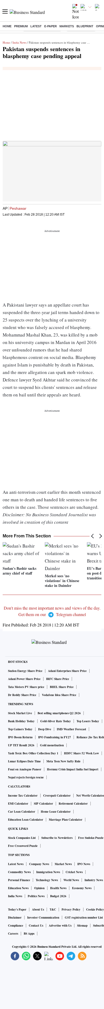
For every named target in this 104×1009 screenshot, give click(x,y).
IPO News (83, 864)
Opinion (39, 888)
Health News (58, 888)
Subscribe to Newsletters (57, 838)
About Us (38, 909)
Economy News (81, 888)
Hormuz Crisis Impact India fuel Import (72, 769)
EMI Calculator (18, 803)
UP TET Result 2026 (21, 745)
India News (19, 42)
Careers (13, 933)
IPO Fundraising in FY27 (54, 737)
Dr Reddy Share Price (22, 695)
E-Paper (50, 26)
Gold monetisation (52, 745)
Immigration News (48, 872)
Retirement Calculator (73, 803)
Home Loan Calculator (56, 811)
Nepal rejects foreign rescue (26, 777)
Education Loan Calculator (25, 819)
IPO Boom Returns (20, 737)
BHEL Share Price (62, 687)
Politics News (36, 896)
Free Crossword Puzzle (23, 846)
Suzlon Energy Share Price (25, 671)
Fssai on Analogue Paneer (24, 769)
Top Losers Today (88, 721)
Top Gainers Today (20, 729)
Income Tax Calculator (23, 795)
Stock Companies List (22, 838)
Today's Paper (17, 909)
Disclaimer (15, 917)
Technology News (47, 880)
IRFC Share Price (57, 679)
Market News (63, 864)
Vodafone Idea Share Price (59, 695)
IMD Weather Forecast (71, 729)
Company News (39, 864)
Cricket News (74, 872)
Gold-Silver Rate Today (55, 721)
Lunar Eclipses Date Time (24, 761)
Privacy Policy (71, 909)
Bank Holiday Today (21, 721)
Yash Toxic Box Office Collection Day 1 (33, 753)
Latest (36, 26)
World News (71, 880)
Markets (66, 26)
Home (7, 26)
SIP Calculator (43, 803)
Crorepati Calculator (57, 795)
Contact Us (36, 925)
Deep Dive (44, 729)
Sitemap (82, 925)
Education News (18, 888)
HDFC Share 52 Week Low (81, 753)
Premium (21, 26)
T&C (53, 909)
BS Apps (29, 933)
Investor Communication (43, 917)
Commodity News (19, 872)
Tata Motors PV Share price (26, 687)
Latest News (15, 864)
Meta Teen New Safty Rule (63, 761)
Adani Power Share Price (24, 679)
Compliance (15, 925)
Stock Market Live (20, 713)
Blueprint (85, 26)
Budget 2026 (58, 896)
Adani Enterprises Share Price (67, 671)
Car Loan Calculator (21, 811)
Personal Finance (19, 880)
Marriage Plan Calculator (65, 819)
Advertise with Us (60, 925)
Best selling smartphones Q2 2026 (59, 713)
